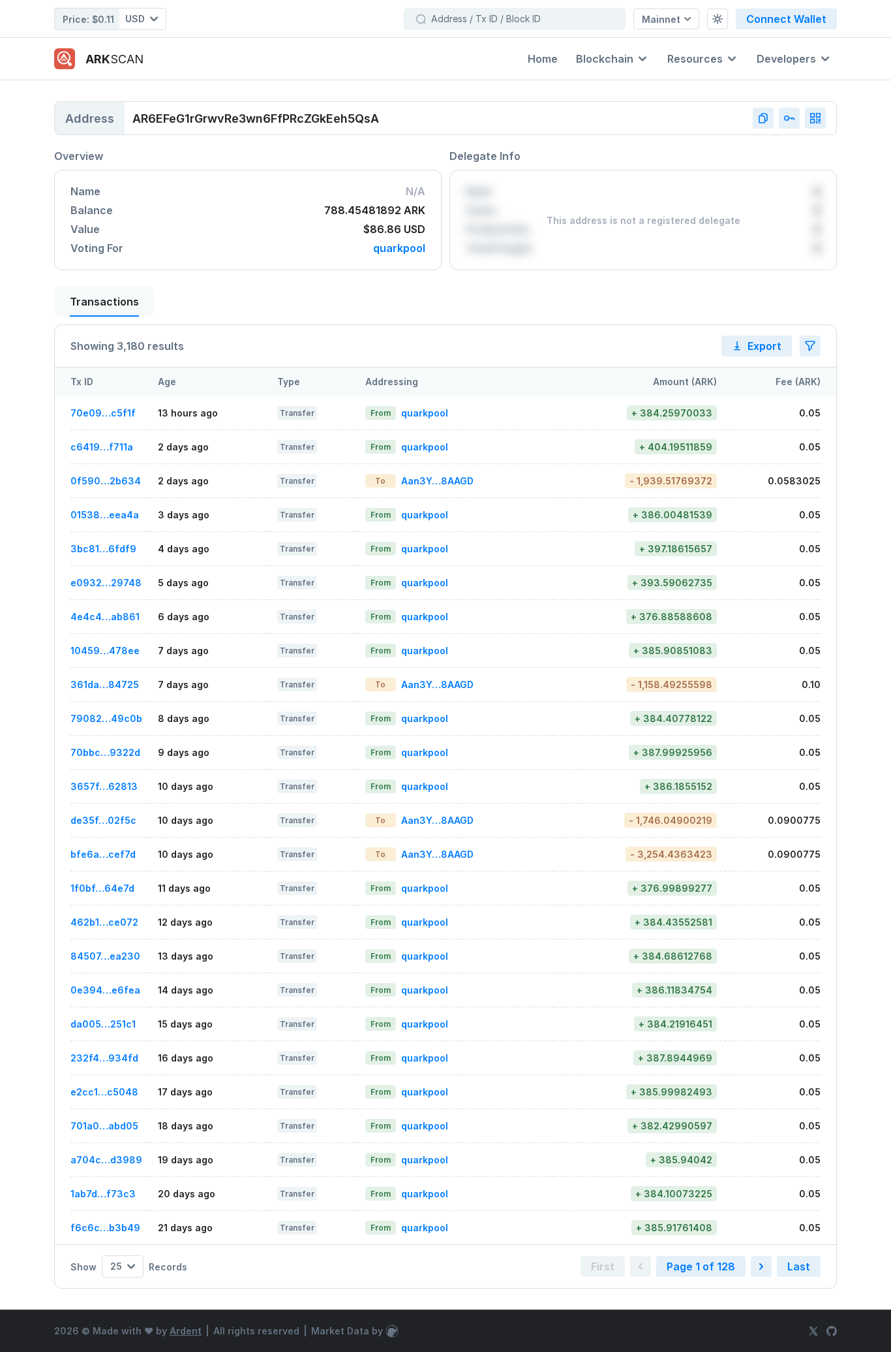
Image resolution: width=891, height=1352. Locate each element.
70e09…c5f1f (103, 412)
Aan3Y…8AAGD (437, 480)
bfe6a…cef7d (103, 854)
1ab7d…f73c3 (103, 1193)
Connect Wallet (786, 18)
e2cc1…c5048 (104, 1091)
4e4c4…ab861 (105, 616)
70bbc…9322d (105, 752)
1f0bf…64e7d (102, 888)
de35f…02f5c (103, 820)
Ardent (186, 1330)
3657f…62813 (104, 786)
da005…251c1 (103, 1024)
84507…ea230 (105, 956)
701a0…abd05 (104, 1125)
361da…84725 (104, 684)
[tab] (104, 301)
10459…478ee (105, 650)
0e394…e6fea (105, 990)
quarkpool (399, 248)
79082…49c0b (106, 718)
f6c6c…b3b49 (105, 1227)
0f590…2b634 (105, 480)
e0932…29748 (106, 582)
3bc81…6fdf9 (103, 548)
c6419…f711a (101, 446)
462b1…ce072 (104, 922)
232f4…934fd (104, 1057)
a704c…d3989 (106, 1159)
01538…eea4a (104, 514)
